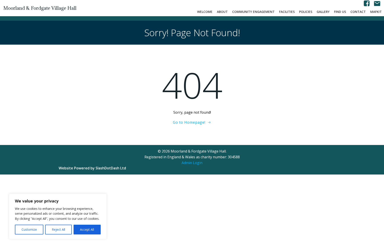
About (222, 12)
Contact (358, 12)
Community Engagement (253, 12)
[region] (58, 216)
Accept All (87, 229)
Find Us (340, 12)
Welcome (204, 12)
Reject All (58, 229)
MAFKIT (376, 12)
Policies (305, 12)
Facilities (287, 12)
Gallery (323, 12)
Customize (29, 229)
